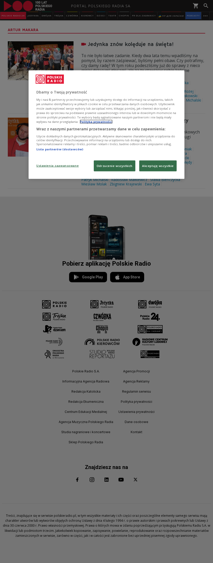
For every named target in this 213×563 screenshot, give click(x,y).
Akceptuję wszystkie (158, 166)
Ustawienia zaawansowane (57, 165)
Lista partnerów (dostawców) (59, 149)
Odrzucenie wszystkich (114, 166)
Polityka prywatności (96, 122)
